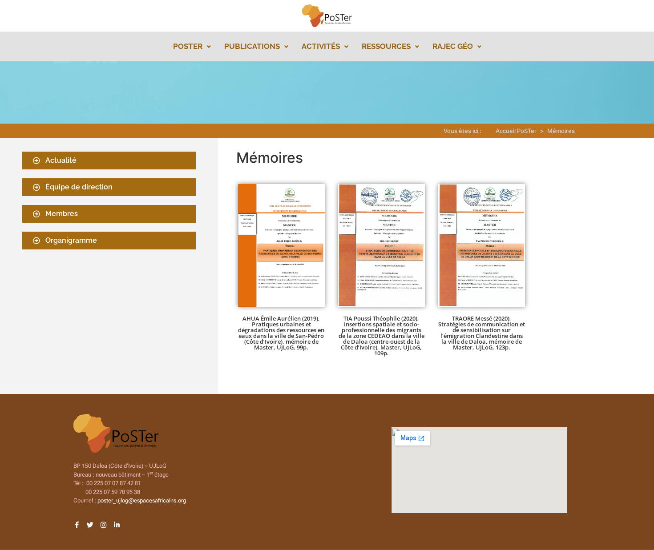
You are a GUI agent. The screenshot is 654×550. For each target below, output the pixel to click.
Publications (252, 46)
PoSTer (187, 46)
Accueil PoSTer (516, 130)
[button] (192, 46)
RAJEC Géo (452, 46)
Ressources (386, 46)
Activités (321, 46)
